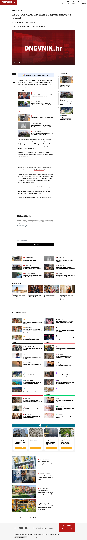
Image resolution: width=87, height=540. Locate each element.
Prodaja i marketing (24, 534)
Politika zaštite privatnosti (43, 534)
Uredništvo (16, 534)
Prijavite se (36, 244)
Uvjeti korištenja (33, 534)
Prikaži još (33, 517)
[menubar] (78, 2)
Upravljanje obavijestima (21, 537)
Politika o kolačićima (54, 534)
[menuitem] (78, 2)
